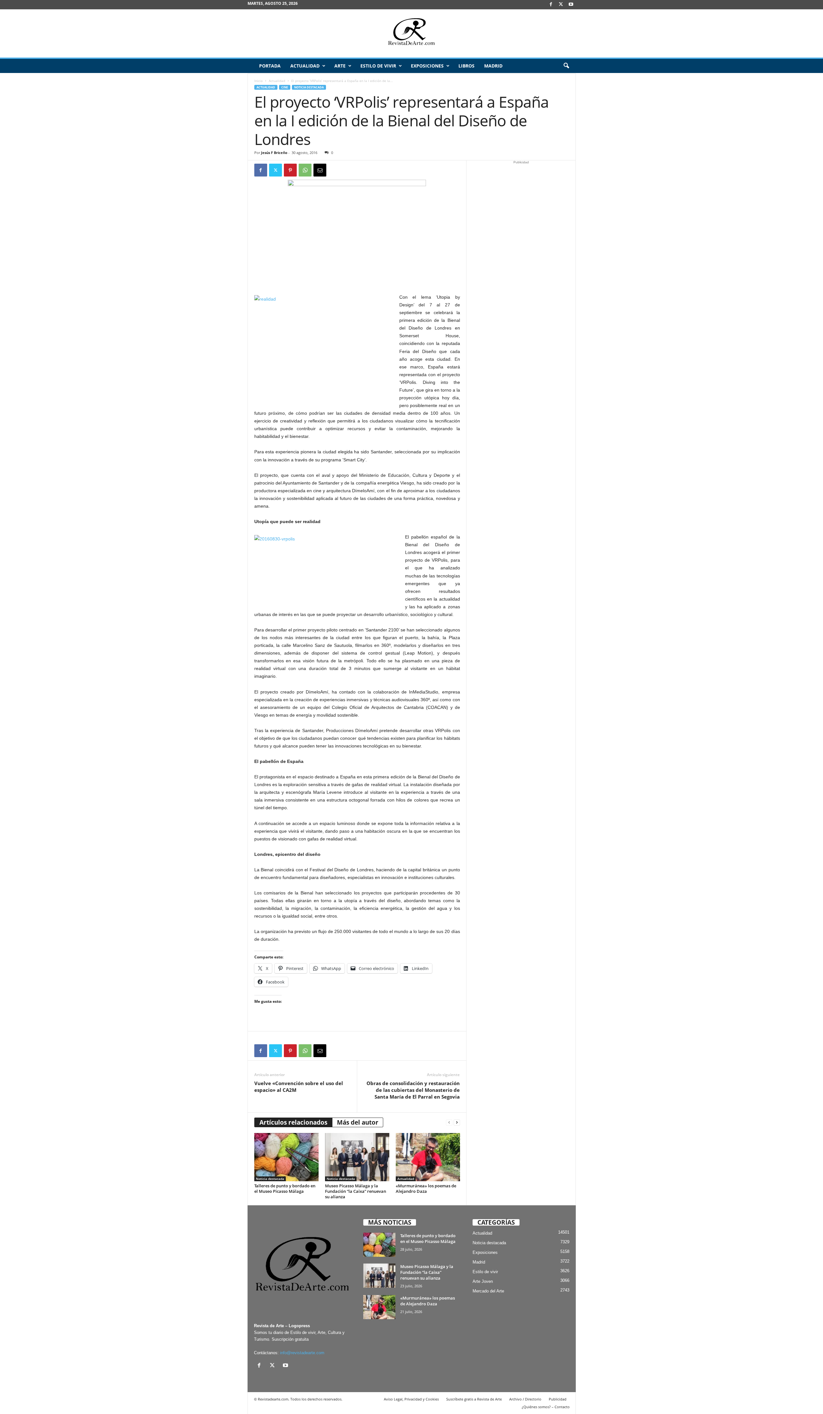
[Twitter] (275, 170)
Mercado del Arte (488, 1291)
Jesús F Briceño (274, 152)
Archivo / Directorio (525, 1399)
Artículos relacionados (293, 1122)
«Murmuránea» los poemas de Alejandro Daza (426, 1188)
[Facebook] (551, 4)
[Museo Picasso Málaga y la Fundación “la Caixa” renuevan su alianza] (357, 1157)
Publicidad (557, 1399)
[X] (561, 4)
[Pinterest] (290, 170)
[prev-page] (449, 1122)
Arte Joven (483, 1281)
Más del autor (357, 1122)
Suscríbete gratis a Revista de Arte (474, 1399)
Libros (466, 66)
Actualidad (305, 66)
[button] (566, 66)
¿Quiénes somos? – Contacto (546, 1406)
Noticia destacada (309, 87)
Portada (270, 66)
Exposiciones (427, 66)
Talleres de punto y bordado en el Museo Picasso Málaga (284, 1188)
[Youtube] (571, 4)
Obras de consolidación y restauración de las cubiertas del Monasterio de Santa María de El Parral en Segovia (413, 1090)
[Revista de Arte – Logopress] (411, 33)
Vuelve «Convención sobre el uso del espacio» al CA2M (298, 1086)
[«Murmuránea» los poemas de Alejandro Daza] (428, 1157)
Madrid (493, 66)
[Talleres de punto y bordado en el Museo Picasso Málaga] (286, 1157)
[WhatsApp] (305, 170)
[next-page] (457, 1122)
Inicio (258, 80)
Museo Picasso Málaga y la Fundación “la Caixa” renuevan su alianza (355, 1191)
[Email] (319, 170)
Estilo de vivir (378, 66)
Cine (284, 87)
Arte (340, 66)
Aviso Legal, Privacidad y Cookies (411, 1399)
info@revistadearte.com (302, 1352)
